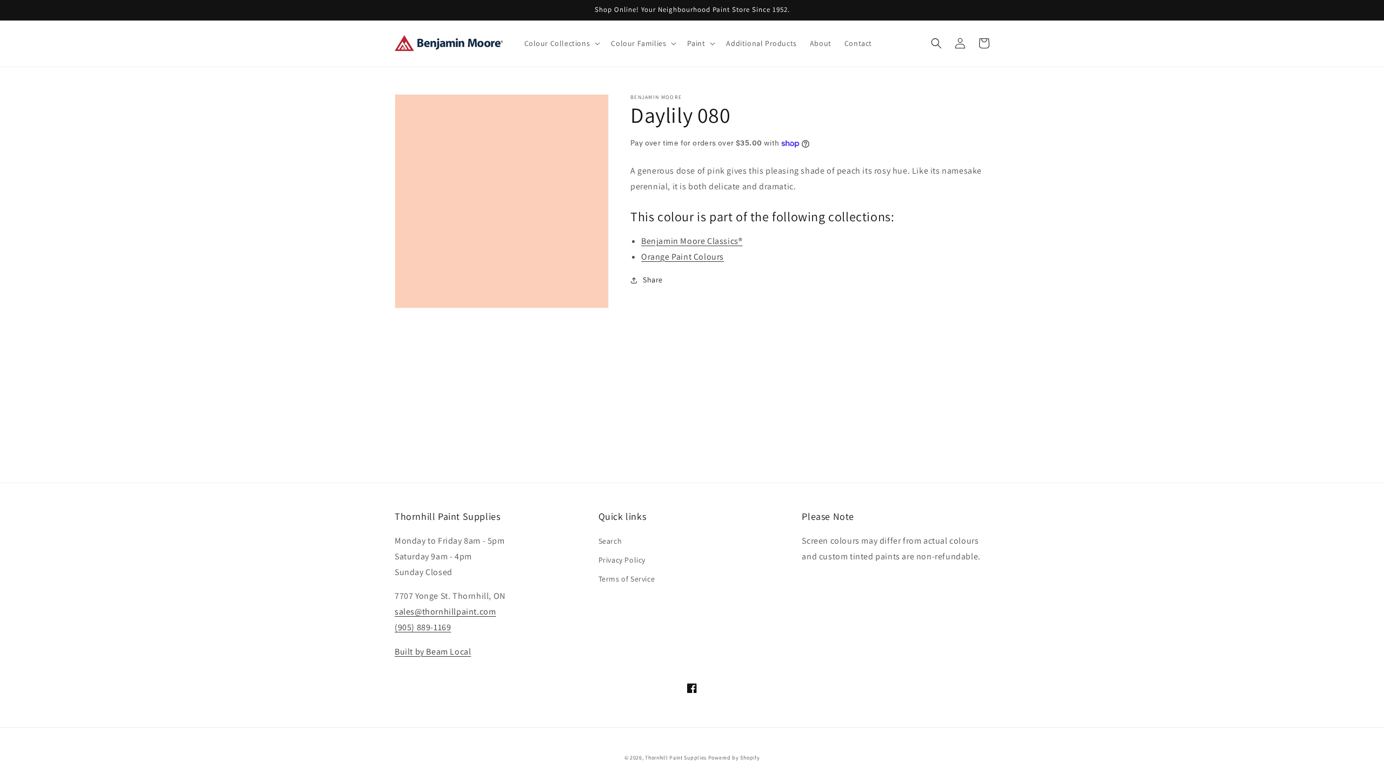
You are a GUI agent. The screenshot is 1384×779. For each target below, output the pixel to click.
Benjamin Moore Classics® (691, 241)
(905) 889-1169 (423, 627)
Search (610, 541)
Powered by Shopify (734, 757)
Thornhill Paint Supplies (676, 757)
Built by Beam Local (433, 651)
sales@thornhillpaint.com (445, 611)
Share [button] (653, 280)
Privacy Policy (622, 560)
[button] (561, 43)
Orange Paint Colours (682, 256)
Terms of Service (626, 579)
